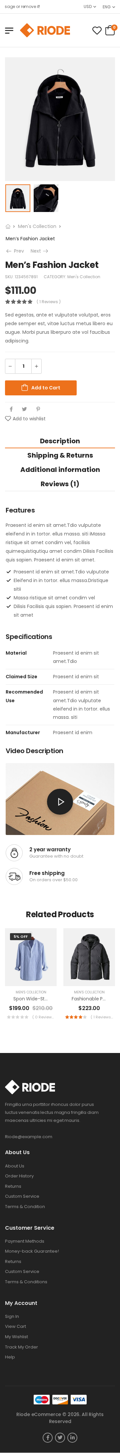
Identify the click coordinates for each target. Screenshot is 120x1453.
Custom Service (22, 1196)
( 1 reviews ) (49, 302)
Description (60, 441)
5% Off (21, 936)
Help (10, 1357)
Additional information (60, 469)
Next (40, 251)
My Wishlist (16, 1337)
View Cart (15, 1326)
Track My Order (21, 1347)
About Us (14, 1166)
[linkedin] (72, 1438)
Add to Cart (45, 387)
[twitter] (60, 1438)
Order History (19, 1176)
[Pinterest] (38, 409)
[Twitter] (24, 409)
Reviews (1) (60, 484)
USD (88, 6)
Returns (13, 1186)
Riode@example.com (28, 1137)
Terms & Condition (25, 1206)
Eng (107, 7)
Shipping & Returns (60, 455)
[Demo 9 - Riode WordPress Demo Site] (45, 30)
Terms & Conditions (26, 1282)
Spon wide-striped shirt (40, 998)
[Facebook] (11, 409)
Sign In (12, 1316)
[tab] (60, 441)
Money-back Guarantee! (32, 1251)
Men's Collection (37, 226)
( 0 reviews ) (43, 1017)
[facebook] (48, 1438)
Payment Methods (24, 1241)
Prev (18, 251)
